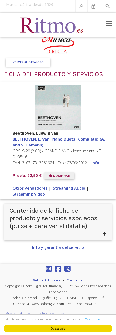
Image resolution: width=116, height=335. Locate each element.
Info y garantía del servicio (58, 247)
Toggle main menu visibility (109, 23)
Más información (95, 319)
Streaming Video (29, 194)
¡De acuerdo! (58, 328)
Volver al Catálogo (28, 62)
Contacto (75, 280)
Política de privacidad (54, 314)
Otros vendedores (30, 188)
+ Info (93, 162)
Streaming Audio (69, 188)
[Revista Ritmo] (51, 25)
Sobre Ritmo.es (46, 280)
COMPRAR (61, 175)
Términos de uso (17, 314)
